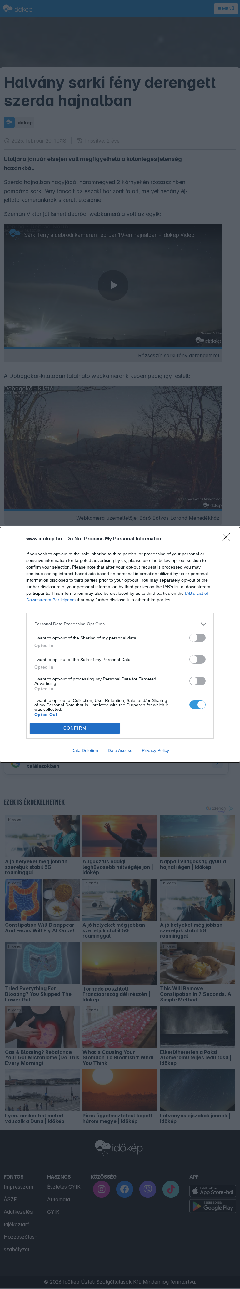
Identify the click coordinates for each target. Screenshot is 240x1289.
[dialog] (120, 644)
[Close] (228, 539)
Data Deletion (84, 750)
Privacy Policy (155, 750)
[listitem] (120, 624)
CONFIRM (75, 728)
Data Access (120, 750)
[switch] (197, 638)
